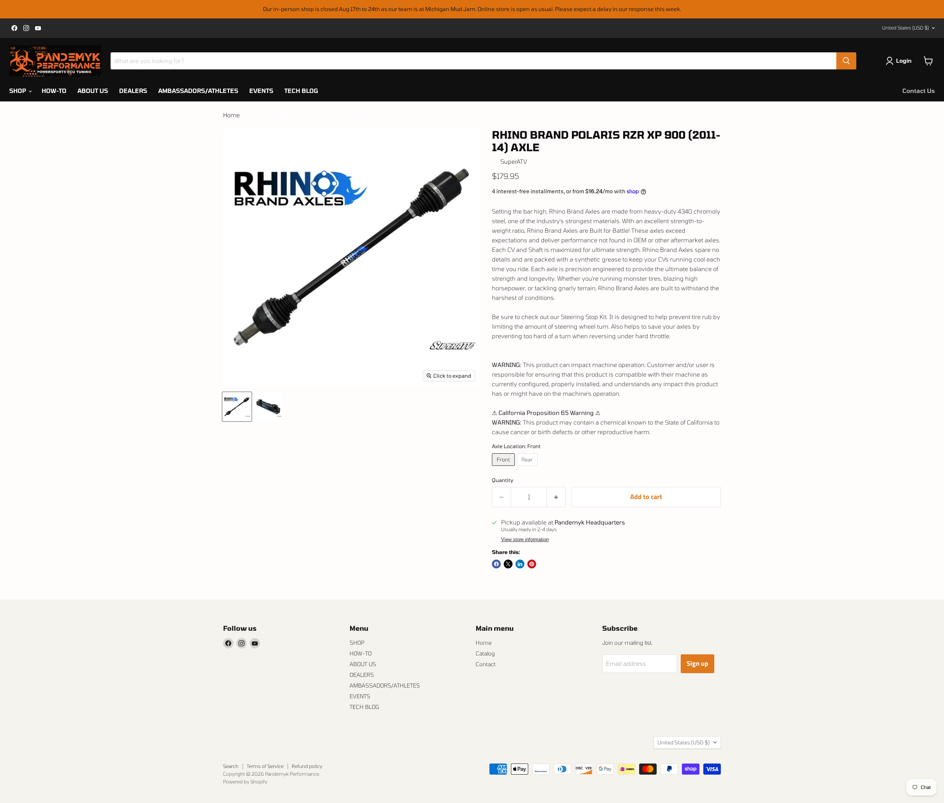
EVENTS (261, 90)
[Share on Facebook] (496, 564)
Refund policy (307, 766)
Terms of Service (265, 766)
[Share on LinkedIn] (520, 564)
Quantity (502, 480)
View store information (525, 539)
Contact (486, 664)
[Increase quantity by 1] (556, 497)
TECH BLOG (301, 90)
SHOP (18, 90)
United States (905, 28)
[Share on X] (508, 564)
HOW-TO (54, 90)
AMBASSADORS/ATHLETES (198, 90)
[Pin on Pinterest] (531, 564)
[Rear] (528, 467)
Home (231, 115)
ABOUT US (92, 90)
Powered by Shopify (245, 782)
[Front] (504, 467)
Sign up (697, 663)
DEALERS (133, 90)
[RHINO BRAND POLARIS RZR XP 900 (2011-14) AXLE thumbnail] (236, 406)
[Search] (846, 60)
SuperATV (513, 161)
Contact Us (918, 90)
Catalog (485, 653)
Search (231, 766)
